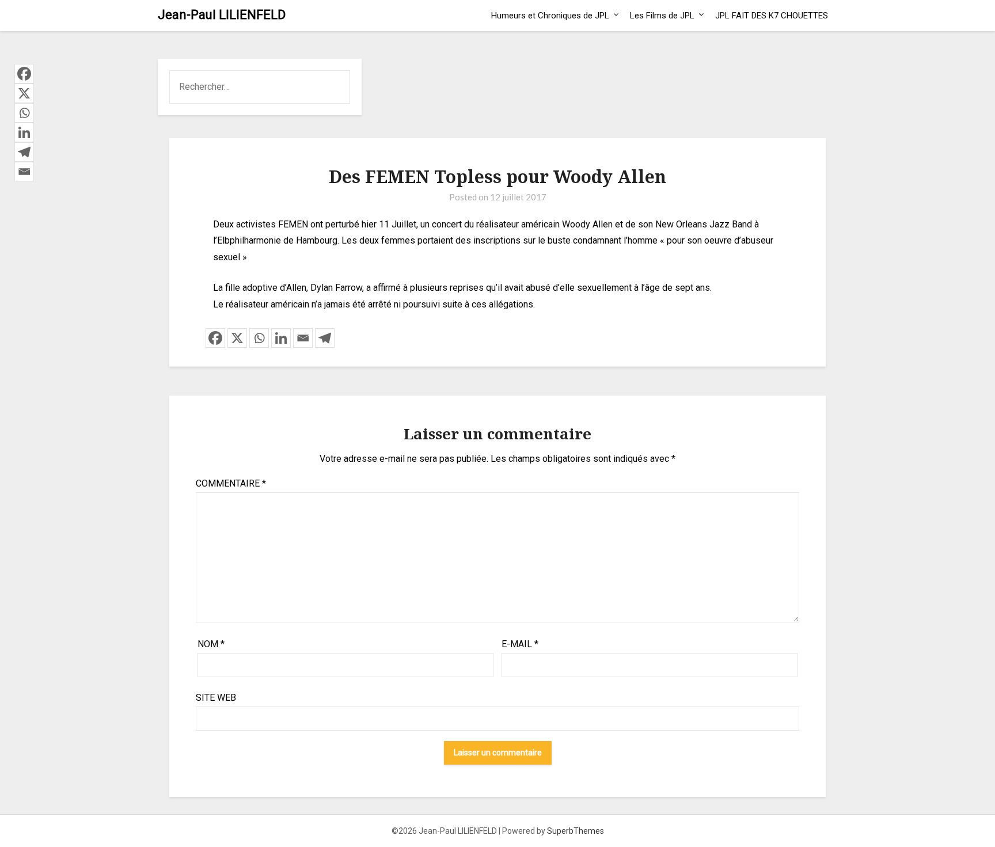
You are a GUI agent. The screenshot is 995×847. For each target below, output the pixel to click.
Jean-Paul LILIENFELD (222, 14)
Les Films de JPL (662, 15)
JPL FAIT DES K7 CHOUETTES (771, 15)
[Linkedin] (281, 338)
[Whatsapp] (259, 338)
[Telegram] (325, 338)
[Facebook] (215, 338)
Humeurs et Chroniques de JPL (550, 15)
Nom (211, 644)
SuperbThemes (575, 830)
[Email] (303, 338)
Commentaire (231, 483)
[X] (237, 338)
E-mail (520, 644)
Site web (216, 697)
